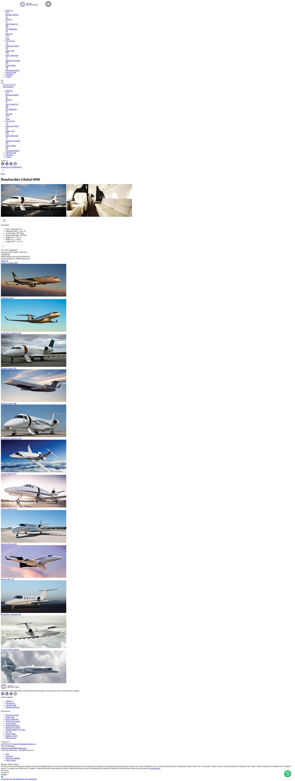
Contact (8, 77)
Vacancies (9, 756)
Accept (3, 779)
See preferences (154, 768)
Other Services (11, 738)
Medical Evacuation (13, 721)
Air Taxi (9, 732)
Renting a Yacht (11, 736)
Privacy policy (11, 760)
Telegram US (17, 167)
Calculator (9, 75)
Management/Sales (12, 725)
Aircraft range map (12, 707)
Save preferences (31, 779)
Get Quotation (8, 87)
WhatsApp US (6, 167)
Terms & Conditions (13, 758)
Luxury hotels (11, 734)
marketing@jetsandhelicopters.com (13, 748)
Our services (10, 41)
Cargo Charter (11, 723)
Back (3, 174)
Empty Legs (10, 717)
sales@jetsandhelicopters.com (25, 744)
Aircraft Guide (11, 72)
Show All (4, 261)
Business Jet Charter (13, 728)
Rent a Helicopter (12, 719)
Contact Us (5, 254)
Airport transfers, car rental (15, 730)
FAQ (7, 754)
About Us (9, 10)
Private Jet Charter (12, 715)
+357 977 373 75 (9, 85)
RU (2, 83)
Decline (9, 779)
